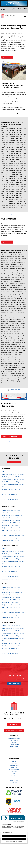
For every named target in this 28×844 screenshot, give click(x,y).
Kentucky (16, 479)
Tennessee (4, 499)
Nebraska (4, 487)
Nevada (9, 487)
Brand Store (14, 776)
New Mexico (11, 489)
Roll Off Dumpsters (14, 740)
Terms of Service (14, 782)
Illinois (20, 477)
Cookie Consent (14, 780)
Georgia (8, 477)
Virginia (17, 499)
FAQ (14, 774)
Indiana (4, 479)
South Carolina (13, 497)
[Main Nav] (25, 15)
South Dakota (20, 497)
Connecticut (16, 474)
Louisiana (21, 479)
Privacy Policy (14, 778)
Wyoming (17, 502)
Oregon (10, 494)
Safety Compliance (14, 769)
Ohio (19, 492)
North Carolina (5, 492)
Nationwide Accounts (14, 749)
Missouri (16, 484)
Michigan (18, 482)
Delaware (22, 474)
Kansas (11, 479)
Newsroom (14, 763)
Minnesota (4, 484)
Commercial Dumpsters (14, 738)
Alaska (8, 472)
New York (17, 489)
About (14, 761)
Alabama (4, 472)
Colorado (9, 474)
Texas (9, 499)
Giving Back (14, 767)
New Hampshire (16, 487)
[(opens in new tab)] (14, 214)
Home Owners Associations (14, 751)
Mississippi (11, 484)
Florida (3, 477)
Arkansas (17, 472)
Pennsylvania (15, 494)
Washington (5, 502)
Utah (13, 499)
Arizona (13, 472)
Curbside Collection (14, 744)
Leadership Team (14, 765)
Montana (21, 484)
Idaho (16, 477)
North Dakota (13, 492)
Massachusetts (11, 482)
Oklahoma (4, 494)
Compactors (14, 742)
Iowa (7, 479)
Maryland (4, 482)
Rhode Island (5, 497)
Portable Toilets (14, 746)
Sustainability (14, 771)
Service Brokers (14, 753)
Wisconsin (11, 502)
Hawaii (12, 477)
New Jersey (4, 489)
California (4, 474)
